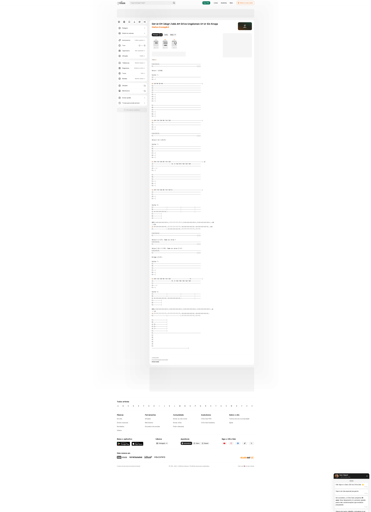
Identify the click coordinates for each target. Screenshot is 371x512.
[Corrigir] (139, 22)
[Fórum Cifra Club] (122, 457)
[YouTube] (224, 443)
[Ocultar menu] (119, 22)
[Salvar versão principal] (161, 34)
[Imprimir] (124, 22)
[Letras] (148, 457)
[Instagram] (231, 443)
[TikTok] (244, 443)
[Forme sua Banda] (135, 457)
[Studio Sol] (247, 457)
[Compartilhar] (145, 22)
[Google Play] (123, 444)
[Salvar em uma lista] (129, 22)
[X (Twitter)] (251, 443)
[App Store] (137, 444)
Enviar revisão (155, 361)
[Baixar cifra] (134, 22)
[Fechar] (367, 476)
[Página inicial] (121, 3)
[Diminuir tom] (139, 45)
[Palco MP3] (159, 457)
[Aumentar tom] (144, 45)
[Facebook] (238, 443)
